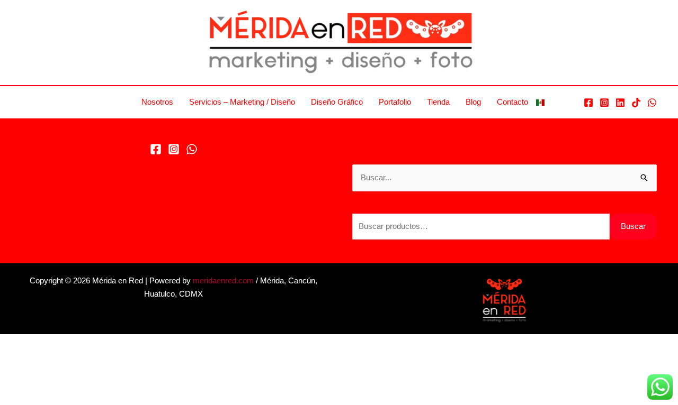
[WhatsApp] (652, 102)
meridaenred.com (223, 280)
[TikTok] (636, 102)
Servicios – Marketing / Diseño (242, 101)
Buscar (633, 226)
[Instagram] (604, 102)
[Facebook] (588, 102)
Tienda (438, 101)
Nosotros (157, 101)
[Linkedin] (620, 102)
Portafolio (395, 101)
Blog (473, 101)
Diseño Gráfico (337, 101)
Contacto (512, 101)
